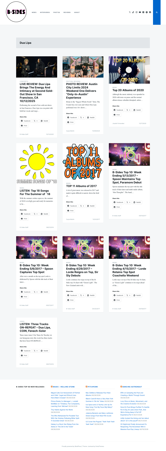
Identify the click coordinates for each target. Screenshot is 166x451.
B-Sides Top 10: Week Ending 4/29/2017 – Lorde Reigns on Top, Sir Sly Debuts (82, 270)
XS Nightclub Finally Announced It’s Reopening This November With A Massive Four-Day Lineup (133, 426)
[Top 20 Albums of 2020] (129, 70)
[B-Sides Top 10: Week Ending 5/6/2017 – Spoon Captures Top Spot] (36, 247)
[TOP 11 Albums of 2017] (83, 161)
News (34, 12)
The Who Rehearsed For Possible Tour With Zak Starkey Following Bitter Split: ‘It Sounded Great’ (65, 418)
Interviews (45, 12)
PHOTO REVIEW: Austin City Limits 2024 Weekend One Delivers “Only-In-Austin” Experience (81, 90)
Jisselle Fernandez (118, 123)
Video (22, 321)
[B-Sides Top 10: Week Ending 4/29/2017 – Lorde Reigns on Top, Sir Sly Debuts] (83, 247)
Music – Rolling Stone (64, 387)
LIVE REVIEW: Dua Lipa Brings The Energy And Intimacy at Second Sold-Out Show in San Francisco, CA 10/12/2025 (36, 92)
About (77, 12)
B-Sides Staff (24, 134)
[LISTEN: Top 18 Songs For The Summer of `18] (36, 163)
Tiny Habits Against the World (62, 410)
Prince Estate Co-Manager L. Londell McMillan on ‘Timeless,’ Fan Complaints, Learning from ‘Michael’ (65, 403)
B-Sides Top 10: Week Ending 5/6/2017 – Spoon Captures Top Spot (36, 269)
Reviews (67, 12)
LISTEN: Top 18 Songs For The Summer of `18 (35, 192)
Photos (56, 12)
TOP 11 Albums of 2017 (81, 186)
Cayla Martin (70, 131)
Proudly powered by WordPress (72, 446)
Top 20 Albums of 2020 (128, 90)
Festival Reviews (73, 81)
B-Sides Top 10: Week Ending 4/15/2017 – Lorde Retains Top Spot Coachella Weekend (129, 270)
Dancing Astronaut (132, 387)
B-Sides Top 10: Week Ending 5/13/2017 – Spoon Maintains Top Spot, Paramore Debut (126, 177)
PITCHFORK (93, 387)
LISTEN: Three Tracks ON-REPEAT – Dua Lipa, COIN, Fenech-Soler (35, 327)
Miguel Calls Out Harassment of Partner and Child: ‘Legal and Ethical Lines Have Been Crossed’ (65, 395)
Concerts (24, 81)
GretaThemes (99, 446)
